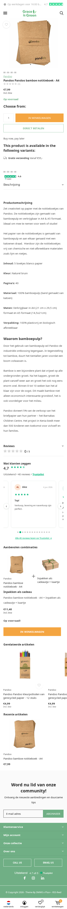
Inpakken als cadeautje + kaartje (48, 580)
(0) (19, 83)
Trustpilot (38, 474)
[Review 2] (20, 532)
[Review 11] (42, 532)
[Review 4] (25, 532)
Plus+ (48, 892)
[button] (5, 13)
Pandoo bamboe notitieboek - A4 (13, 584)
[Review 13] (46, 532)
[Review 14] (49, 532)
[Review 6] (30, 532)
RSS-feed (56, 892)
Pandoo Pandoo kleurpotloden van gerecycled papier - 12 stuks (23, 695)
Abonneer (53, 813)
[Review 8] (34, 532)
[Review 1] (18, 532)
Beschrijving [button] (11, 184)
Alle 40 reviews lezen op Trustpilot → (33, 538)
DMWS (39, 892)
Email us (48, 862)
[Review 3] (22, 532)
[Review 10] (39, 532)
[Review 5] (27, 532)
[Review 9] (37, 532)
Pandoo (7, 76)
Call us (17, 862)
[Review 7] (32, 532)
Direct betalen (33, 128)
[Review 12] (44, 532)
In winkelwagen (39, 118)
